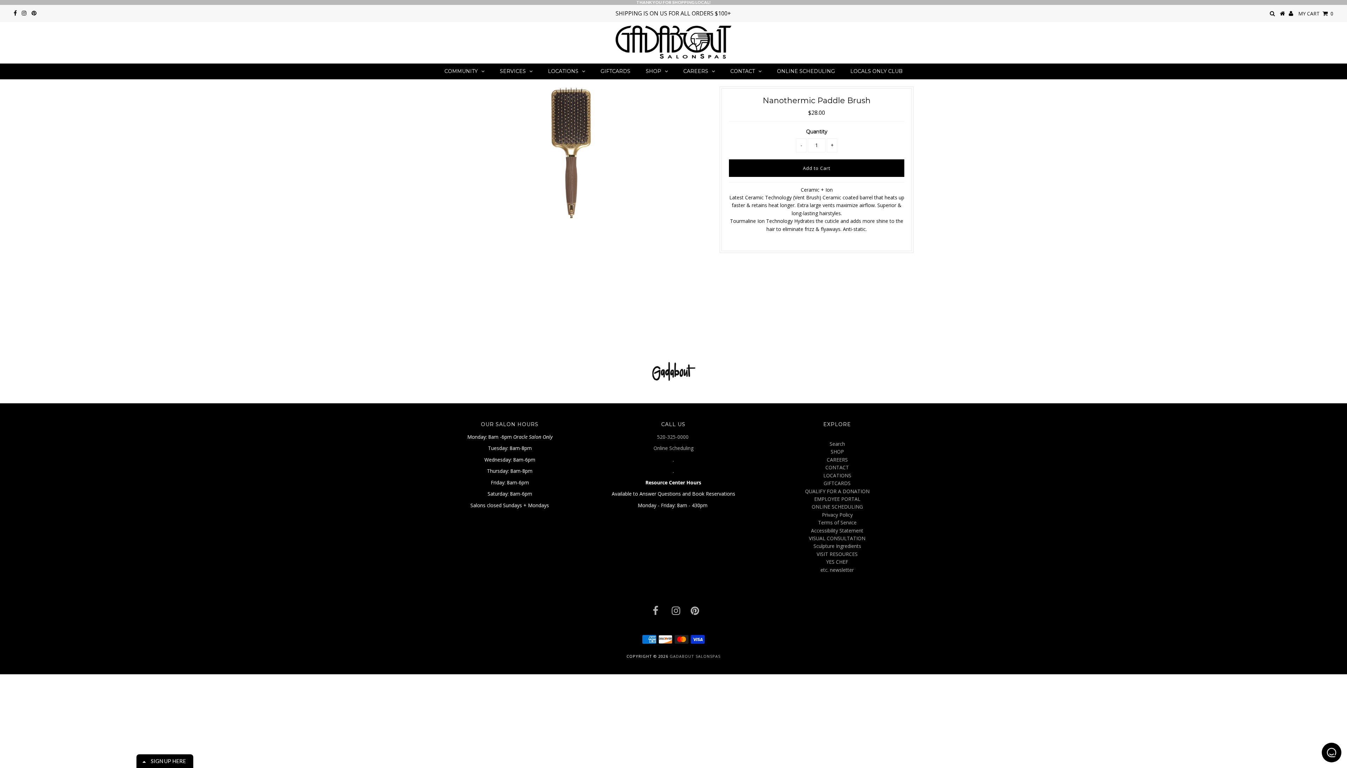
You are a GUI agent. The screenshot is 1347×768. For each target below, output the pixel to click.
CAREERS (695, 71)
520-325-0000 (673, 436)
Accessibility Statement (837, 530)
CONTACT (742, 71)
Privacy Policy (837, 514)
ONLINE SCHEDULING (806, 71)
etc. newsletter (837, 570)
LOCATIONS (563, 71)
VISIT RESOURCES (837, 554)
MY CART (1315, 13)
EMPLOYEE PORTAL (837, 499)
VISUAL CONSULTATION (837, 538)
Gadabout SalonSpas (695, 656)
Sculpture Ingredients (837, 546)
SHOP (653, 71)
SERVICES (513, 71)
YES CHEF (837, 561)
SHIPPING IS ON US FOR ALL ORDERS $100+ (673, 13)
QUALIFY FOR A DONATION (837, 491)
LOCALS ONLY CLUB (876, 71)
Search (837, 444)
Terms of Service (837, 522)
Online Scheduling (673, 448)
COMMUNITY (461, 71)
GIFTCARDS (615, 71)
